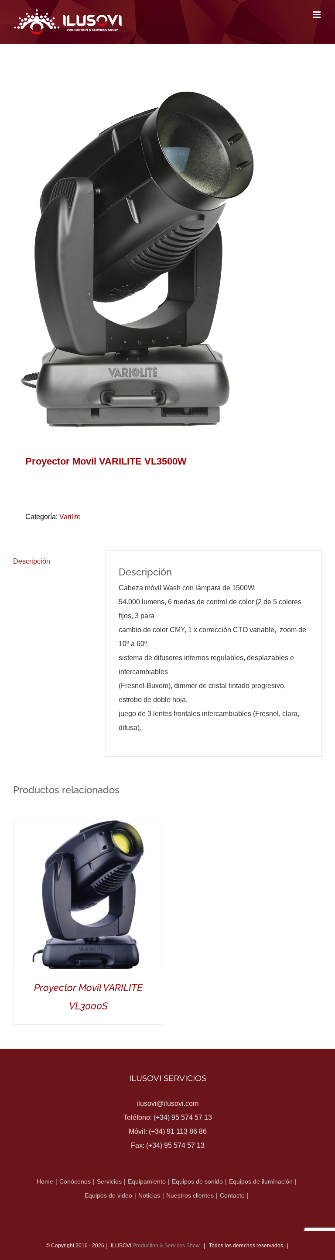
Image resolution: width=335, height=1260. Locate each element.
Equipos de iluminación (261, 1181)
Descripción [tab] (31, 561)
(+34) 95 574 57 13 (183, 1117)
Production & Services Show (166, 1246)
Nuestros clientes (190, 1195)
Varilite (70, 516)
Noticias (149, 1195)
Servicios (109, 1181)
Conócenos (75, 1181)
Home (45, 1181)
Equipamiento (147, 1181)
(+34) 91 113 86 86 (178, 1131)
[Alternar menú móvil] (317, 14)
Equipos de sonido (197, 1181)
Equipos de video (108, 1195)
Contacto (232, 1195)
